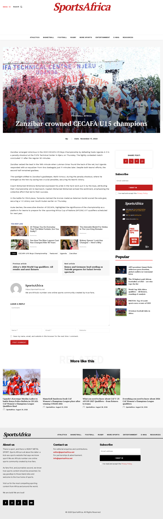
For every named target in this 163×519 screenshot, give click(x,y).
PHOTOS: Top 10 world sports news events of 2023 (140, 302)
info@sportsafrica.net (62, 458)
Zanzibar (73, 253)
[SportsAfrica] (16, 288)
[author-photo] (4, 409)
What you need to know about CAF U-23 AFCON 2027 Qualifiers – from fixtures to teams (101, 401)
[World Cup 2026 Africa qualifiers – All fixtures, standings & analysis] (120, 292)
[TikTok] (18, 502)
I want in (133, 188)
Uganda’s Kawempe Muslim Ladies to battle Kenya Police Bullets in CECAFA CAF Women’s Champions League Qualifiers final (20, 402)
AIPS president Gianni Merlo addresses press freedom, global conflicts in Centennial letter (140, 270)
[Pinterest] (136, 161)
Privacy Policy (142, 193)
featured (53, 253)
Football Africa (81, 116)
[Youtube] (31, 502)
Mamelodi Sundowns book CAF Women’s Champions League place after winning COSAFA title (61, 401)
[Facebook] (125, 161)
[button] (18, 6)
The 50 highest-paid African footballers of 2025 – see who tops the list (141, 281)
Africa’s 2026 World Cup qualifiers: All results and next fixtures (33, 268)
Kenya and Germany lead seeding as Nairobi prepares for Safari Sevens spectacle (83, 269)
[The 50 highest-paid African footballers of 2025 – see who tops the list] (120, 281)
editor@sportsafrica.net (63, 452)
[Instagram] (12, 502)
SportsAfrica (34, 285)
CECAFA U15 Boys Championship (32, 253)
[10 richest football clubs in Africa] (120, 312)
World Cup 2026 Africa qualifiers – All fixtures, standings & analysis (138, 291)
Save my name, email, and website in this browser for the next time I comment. (45, 336)
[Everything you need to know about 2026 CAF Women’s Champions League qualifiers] (141, 382)
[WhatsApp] (142, 161)
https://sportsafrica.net (35, 289)
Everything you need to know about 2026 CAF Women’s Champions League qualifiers (141, 401)
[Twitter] (131, 161)
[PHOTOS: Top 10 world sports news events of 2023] (120, 302)
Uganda (63, 253)
